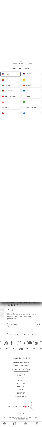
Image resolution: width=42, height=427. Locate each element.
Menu (21, 390)
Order (5, 426)
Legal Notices (21, 396)
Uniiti (22, 413)
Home (21, 380)
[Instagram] (12, 309)
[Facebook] (8, 309)
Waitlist (36, 426)
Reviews (21, 387)
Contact (21, 393)
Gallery (21, 383)
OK (37, 324)
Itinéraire (25, 426)
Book (14, 426)
